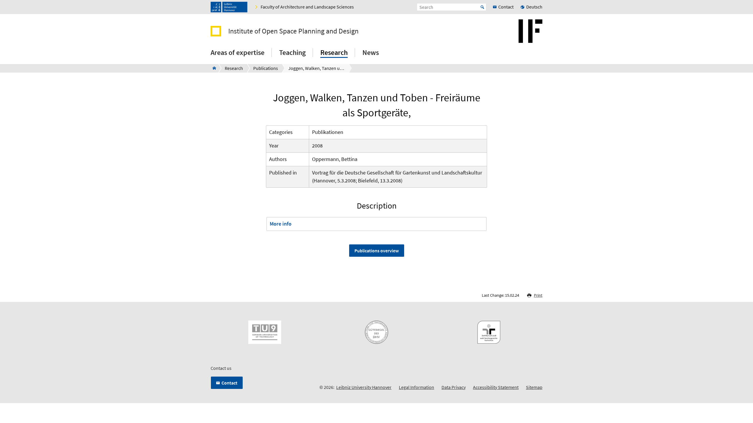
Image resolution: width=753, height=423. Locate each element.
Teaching (292, 52)
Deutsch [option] (534, 7)
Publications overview (376, 251)
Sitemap (534, 387)
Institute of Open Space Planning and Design (293, 31)
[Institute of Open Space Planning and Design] (212, 68)
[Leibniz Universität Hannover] (229, 7)
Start (482, 7)
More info (280, 223)
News (370, 52)
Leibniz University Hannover (364, 387)
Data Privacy (454, 387)
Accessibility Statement (496, 387)
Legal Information (416, 387)
